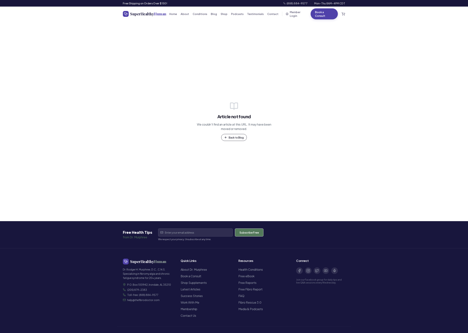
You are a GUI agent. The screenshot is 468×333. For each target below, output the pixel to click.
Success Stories (192, 296)
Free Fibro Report (250, 289)
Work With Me (190, 302)
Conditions (200, 14)
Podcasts (237, 14)
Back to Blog (236, 137)
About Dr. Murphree (194, 269)
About (185, 14)
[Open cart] (343, 14)
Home (173, 14)
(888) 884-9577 (297, 3)
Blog (214, 14)
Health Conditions (250, 269)
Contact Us (188, 315)
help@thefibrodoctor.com (143, 300)
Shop (224, 14)
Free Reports (247, 283)
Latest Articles (190, 289)
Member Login (295, 13)
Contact (272, 14)
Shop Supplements (194, 283)
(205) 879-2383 (137, 289)
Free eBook (246, 276)
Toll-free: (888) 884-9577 (142, 294)
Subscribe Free (249, 232)
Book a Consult (320, 13)
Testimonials (255, 14)
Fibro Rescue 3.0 (249, 302)
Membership (189, 309)
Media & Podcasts (250, 309)
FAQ (241, 296)
